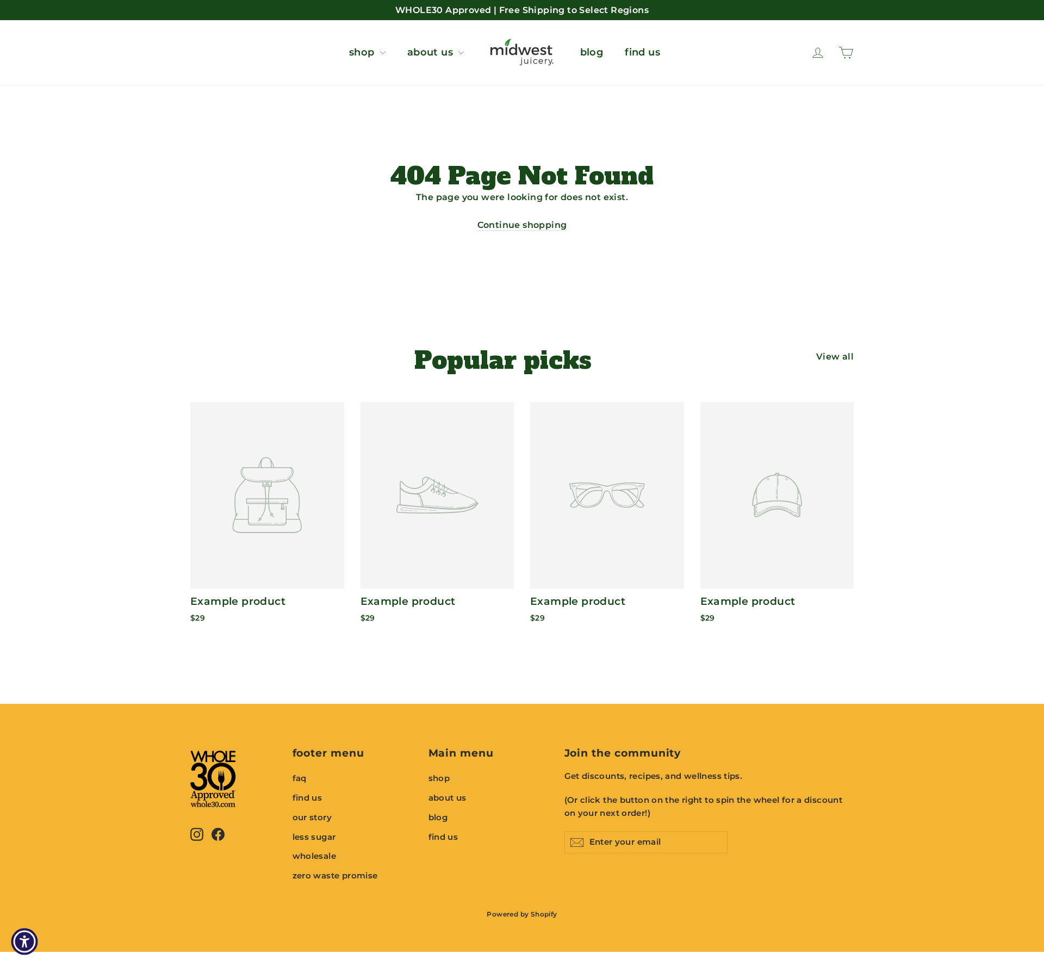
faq (300, 778)
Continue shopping (522, 225)
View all (835, 356)
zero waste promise (335, 876)
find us (642, 52)
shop (363, 52)
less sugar (314, 837)
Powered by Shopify (522, 914)
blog (592, 52)
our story (312, 817)
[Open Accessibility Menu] (24, 941)
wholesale (315, 856)
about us (431, 52)
